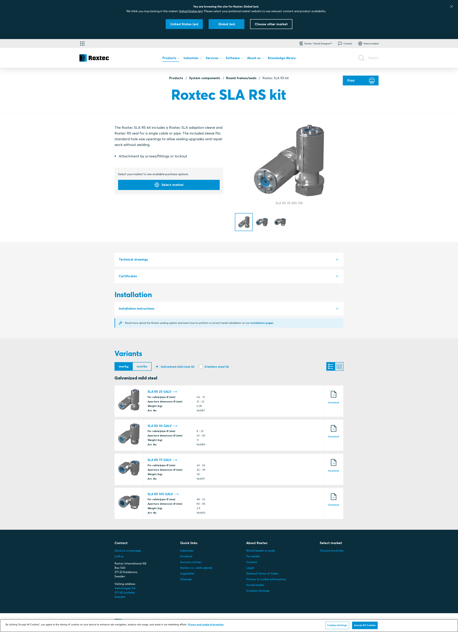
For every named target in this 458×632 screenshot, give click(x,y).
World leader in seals (260, 550)
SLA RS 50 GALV (160, 426)
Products (176, 78)
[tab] (229, 259)
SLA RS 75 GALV (159, 460)
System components (204, 78)
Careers (251, 562)
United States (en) (191, 11)
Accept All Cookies (365, 625)
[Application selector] (82, 43)
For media (253, 556)
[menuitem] (170, 59)
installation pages (261, 323)
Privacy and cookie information (206, 624)
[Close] (451, 6)
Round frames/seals (241, 78)
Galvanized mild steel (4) (177, 366)
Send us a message (127, 550)
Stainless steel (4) (216, 366)
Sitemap (186, 579)
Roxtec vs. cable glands (196, 567)
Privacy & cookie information (266, 579)
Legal (250, 567)
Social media (255, 585)
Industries (187, 550)
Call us (119, 556)
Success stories (191, 562)
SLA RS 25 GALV (159, 392)
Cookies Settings (258, 590)
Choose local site (332, 550)
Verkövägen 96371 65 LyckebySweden (124, 592)
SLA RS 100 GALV (160, 494)
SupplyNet (187, 573)
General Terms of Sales (262, 573)
